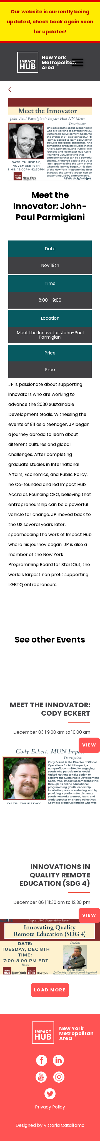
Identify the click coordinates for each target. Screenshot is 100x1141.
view (89, 745)
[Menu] (77, 62)
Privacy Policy (50, 1107)
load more (50, 990)
